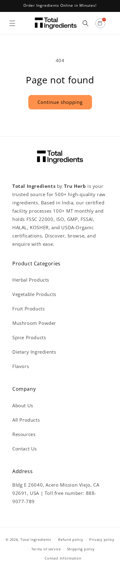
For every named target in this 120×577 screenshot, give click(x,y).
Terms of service (46, 549)
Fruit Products (28, 309)
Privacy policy (101, 539)
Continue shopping (60, 102)
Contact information (63, 558)
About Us (22, 405)
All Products (26, 420)
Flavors (20, 366)
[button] (12, 23)
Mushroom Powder (34, 323)
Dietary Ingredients (34, 352)
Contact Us (24, 449)
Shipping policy (81, 549)
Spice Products (29, 337)
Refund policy (70, 539)
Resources (23, 434)
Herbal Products (30, 280)
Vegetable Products (34, 294)
